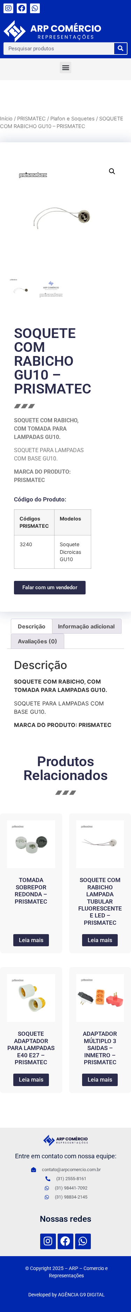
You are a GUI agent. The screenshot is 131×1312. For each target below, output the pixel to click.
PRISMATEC (31, 119)
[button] (65, 67)
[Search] (120, 48)
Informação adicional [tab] (86, 626)
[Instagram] (8, 8)
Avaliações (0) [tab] (37, 641)
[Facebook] (22, 8)
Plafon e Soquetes (72, 119)
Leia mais (31, 940)
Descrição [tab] (31, 626)
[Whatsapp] (35, 8)
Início (6, 119)
